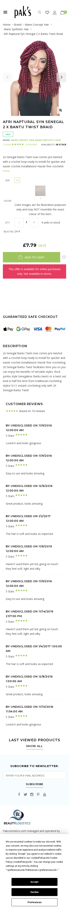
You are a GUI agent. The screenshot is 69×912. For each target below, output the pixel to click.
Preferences (35, 902)
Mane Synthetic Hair (16, 29)
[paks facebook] (19, 794)
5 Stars (20, 144)
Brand (17, 24)
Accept (34, 882)
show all (34, 746)
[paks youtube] (44, 794)
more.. (7, 171)
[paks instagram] (32, 794)
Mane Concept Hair (37, 24)
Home (7, 24)
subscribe (34, 784)
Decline (34, 892)
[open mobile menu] (5, 12)
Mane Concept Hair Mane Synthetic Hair (36, 140)
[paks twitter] (25, 794)
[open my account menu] (54, 12)
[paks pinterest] (38, 794)
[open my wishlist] (47, 12)
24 (17, 180)
